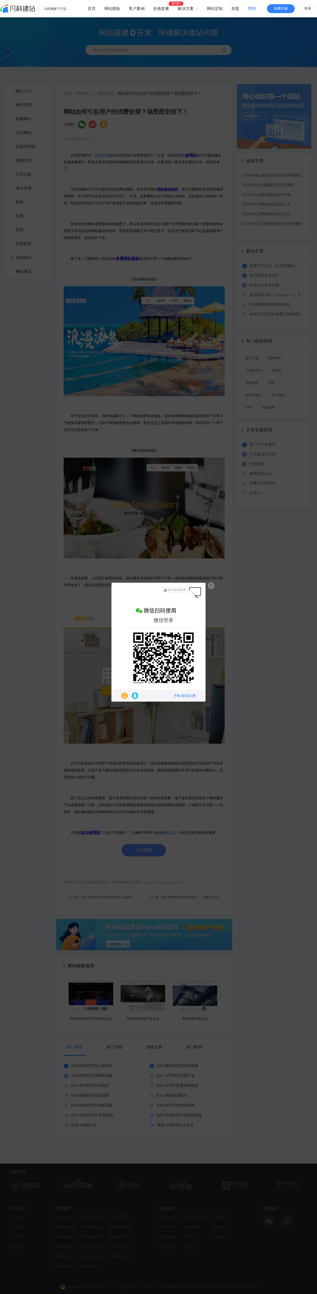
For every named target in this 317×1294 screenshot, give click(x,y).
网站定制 (215, 8)
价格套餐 (161, 8)
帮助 (252, 8)
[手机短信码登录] (124, 695)
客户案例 (137, 8)
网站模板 (112, 8)
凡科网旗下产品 (55, 9)
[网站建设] (17, 8)
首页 (92, 8)
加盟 (235, 8)
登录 (307, 8)
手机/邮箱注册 (185, 695)
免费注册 (281, 8)
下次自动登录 (161, 675)
